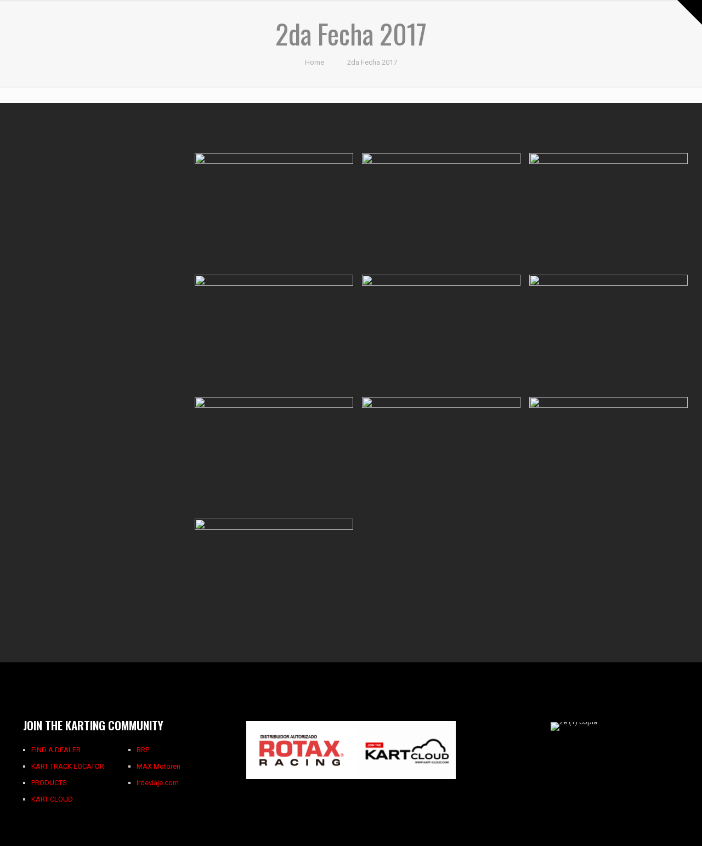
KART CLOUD (52, 799)
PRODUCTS (49, 783)
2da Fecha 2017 (372, 62)
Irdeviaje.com (158, 783)
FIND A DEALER (56, 750)
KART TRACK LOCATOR (67, 766)
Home (314, 62)
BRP (143, 750)
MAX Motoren (158, 766)
